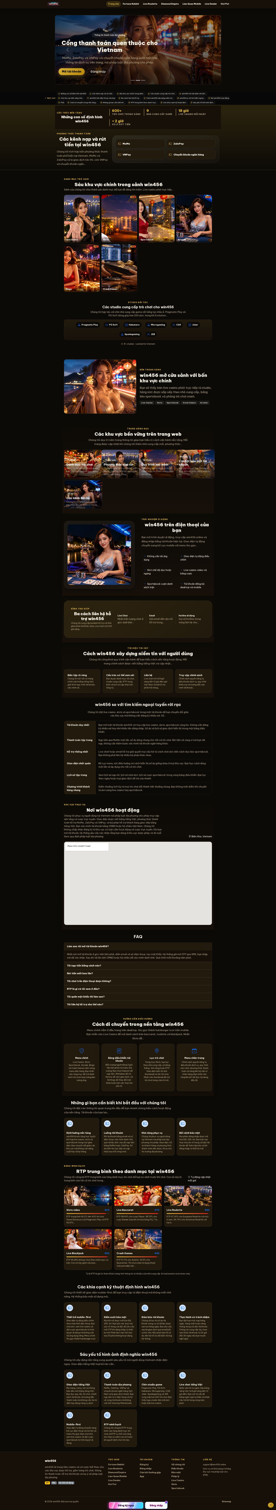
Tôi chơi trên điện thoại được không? (89, 981)
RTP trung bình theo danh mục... (143, 103)
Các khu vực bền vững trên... (71, 98)
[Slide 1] (133, 80)
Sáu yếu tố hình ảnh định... (202, 103)
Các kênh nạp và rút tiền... (102, 94)
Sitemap (226, 1501)
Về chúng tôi (178, 1464)
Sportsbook (177, 1488)
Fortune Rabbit (131, 4)
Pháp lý (175, 1476)
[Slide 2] (138, 80)
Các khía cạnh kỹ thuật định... (174, 103)
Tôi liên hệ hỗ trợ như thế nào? (85, 1004)
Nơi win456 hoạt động (219, 98)
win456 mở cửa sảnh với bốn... (193, 94)
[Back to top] (271, 1505)
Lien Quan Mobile (192, 4)
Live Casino (177, 1480)
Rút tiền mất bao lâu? (80, 973)
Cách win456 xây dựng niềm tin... (159, 98)
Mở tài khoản (71, 71)
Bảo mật (176, 1472)
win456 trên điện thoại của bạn (101, 98)
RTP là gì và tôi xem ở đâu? (83, 988)
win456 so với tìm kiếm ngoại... (191, 98)
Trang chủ (113, 4)
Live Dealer (211, 4)
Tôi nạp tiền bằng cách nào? (84, 965)
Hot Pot (225, 4)
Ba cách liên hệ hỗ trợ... (129, 98)
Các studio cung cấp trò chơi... (162, 94)
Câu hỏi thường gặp (150, 1472)
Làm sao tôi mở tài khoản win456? (88, 946)
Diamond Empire (170, 4)
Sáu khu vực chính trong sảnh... (131, 94)
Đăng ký (144, 1464)
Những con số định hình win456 (72, 94)
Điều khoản (177, 1468)
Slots (174, 1484)
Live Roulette (150, 4)
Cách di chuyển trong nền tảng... (82, 103)
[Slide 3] (143, 80)
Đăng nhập (98, 71)
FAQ (61, 103)
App (142, 1476)
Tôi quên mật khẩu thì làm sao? (86, 996)
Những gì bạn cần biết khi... (112, 103)
